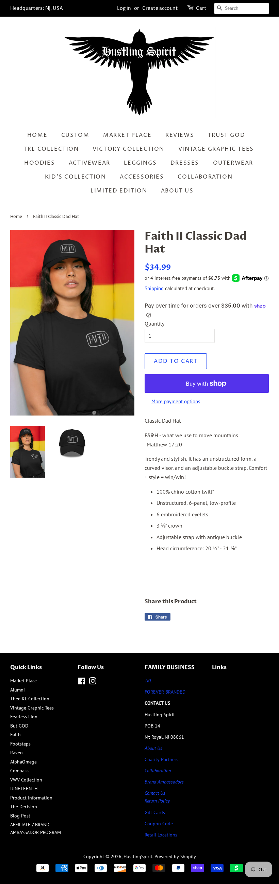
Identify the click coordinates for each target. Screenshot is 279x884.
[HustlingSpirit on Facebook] (81, 682)
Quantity (154, 323)
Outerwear (233, 163)
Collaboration (205, 177)
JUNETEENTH (23, 789)
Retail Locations (161, 835)
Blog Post (20, 816)
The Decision (23, 807)
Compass (19, 771)
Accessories (142, 177)
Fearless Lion (23, 717)
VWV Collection (26, 780)
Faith (15, 735)
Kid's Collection (75, 177)
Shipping (154, 288)
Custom (75, 135)
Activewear (89, 163)
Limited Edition (119, 191)
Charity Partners (161, 759)
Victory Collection (128, 149)
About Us (177, 191)
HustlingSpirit (138, 856)
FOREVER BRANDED (165, 692)
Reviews (179, 135)
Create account (160, 8)
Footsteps (20, 744)
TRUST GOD (226, 135)
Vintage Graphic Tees (216, 149)
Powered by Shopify (175, 856)
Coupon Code (159, 824)
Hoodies (39, 163)
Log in (124, 8)
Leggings (140, 163)
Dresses (184, 163)
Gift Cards (155, 812)
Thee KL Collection (29, 699)
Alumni (17, 690)
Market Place (127, 135)
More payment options (175, 401)
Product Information (31, 798)
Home (37, 135)
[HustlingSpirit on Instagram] (92, 682)
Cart (201, 8)
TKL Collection (51, 149)
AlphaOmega (23, 762)
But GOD (19, 726)
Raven (16, 753)
